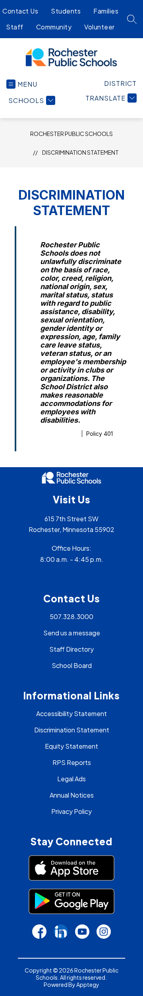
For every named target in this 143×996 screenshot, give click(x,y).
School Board (72, 665)
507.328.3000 (71, 616)
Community (54, 27)
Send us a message (71, 633)
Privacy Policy (71, 811)
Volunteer (99, 27)
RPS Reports (71, 762)
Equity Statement (71, 746)
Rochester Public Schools (71, 133)
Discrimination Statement (80, 152)
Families (105, 11)
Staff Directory (71, 649)
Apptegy (87, 984)
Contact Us (20, 11)
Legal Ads (71, 779)
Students (66, 11)
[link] (120, 83)
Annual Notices (72, 795)
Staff (14, 27)
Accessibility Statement (71, 713)
